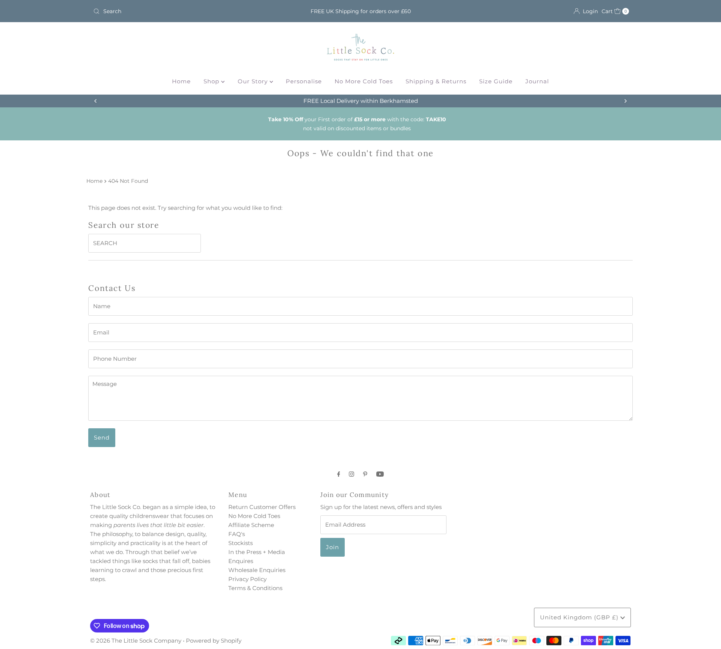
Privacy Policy (247, 579)
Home (181, 81)
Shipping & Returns (436, 81)
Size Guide (496, 81)
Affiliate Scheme (251, 525)
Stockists (240, 543)
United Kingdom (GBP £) (580, 617)
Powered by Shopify (213, 640)
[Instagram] (351, 474)
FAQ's (236, 534)
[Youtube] (380, 474)
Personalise (304, 81)
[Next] (625, 101)
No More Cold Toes (364, 81)
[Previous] (96, 101)
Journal (537, 81)
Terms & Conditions (255, 588)
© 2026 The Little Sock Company (135, 640)
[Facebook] (338, 474)
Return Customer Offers (262, 506)
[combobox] (178, 11)
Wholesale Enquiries (256, 570)
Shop (212, 81)
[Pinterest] (365, 474)
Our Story (254, 81)
